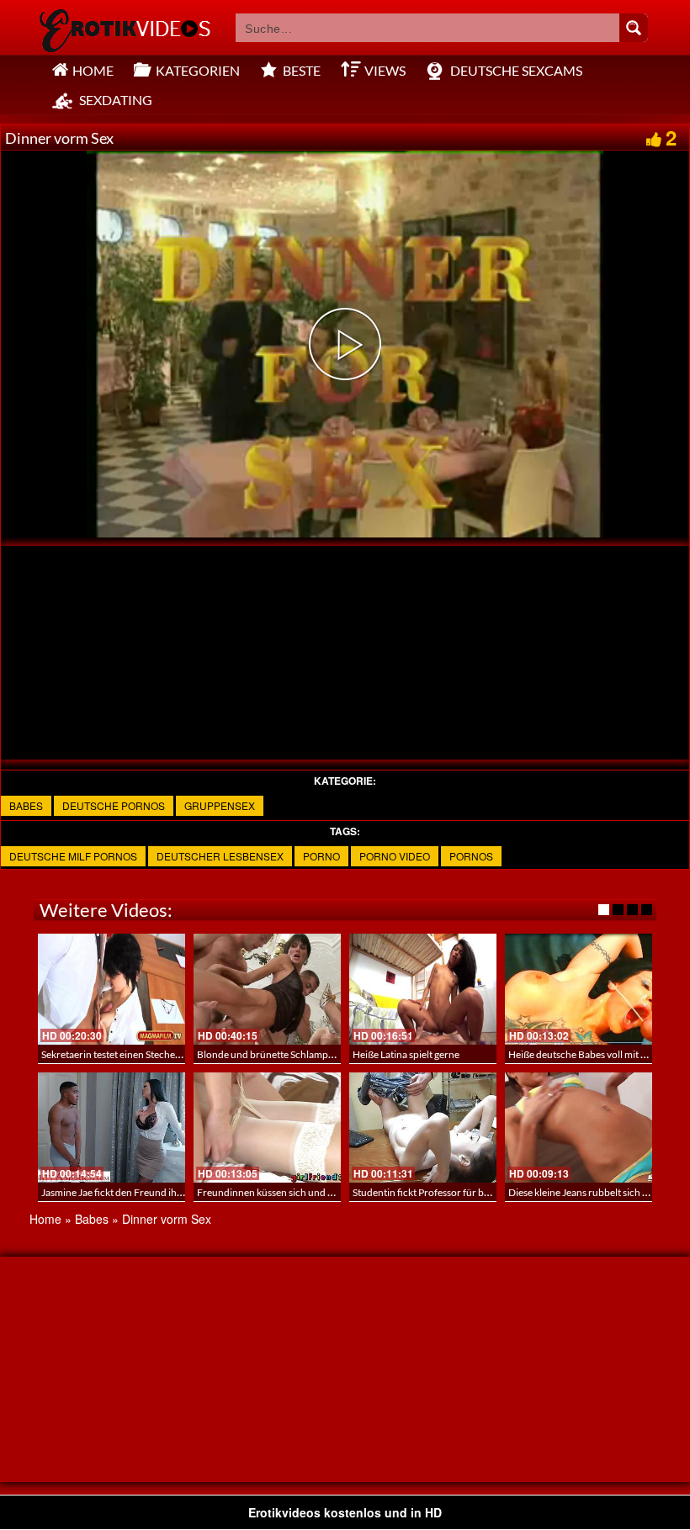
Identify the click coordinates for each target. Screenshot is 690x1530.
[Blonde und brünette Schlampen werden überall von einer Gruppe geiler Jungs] (267, 989)
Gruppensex (219, 805)
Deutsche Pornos (113, 805)
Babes (26, 805)
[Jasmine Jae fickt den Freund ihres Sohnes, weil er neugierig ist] (111, 1127)
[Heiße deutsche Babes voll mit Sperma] (578, 989)
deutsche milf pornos (73, 856)
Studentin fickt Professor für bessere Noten (447, 1192)
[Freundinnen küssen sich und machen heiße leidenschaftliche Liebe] (267, 1127)
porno (321, 856)
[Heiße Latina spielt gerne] (422, 989)
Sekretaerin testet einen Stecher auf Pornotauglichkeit (158, 1054)
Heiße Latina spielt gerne (406, 1054)
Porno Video (394, 856)
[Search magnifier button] (633, 27)
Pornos (471, 856)
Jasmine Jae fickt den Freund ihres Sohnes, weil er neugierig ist (176, 1192)
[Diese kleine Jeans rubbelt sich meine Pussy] (578, 1127)
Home (45, 1218)
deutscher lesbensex (220, 856)
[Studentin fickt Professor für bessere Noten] (422, 1127)
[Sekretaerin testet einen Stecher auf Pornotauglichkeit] (111, 989)
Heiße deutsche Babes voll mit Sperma (591, 1054)
